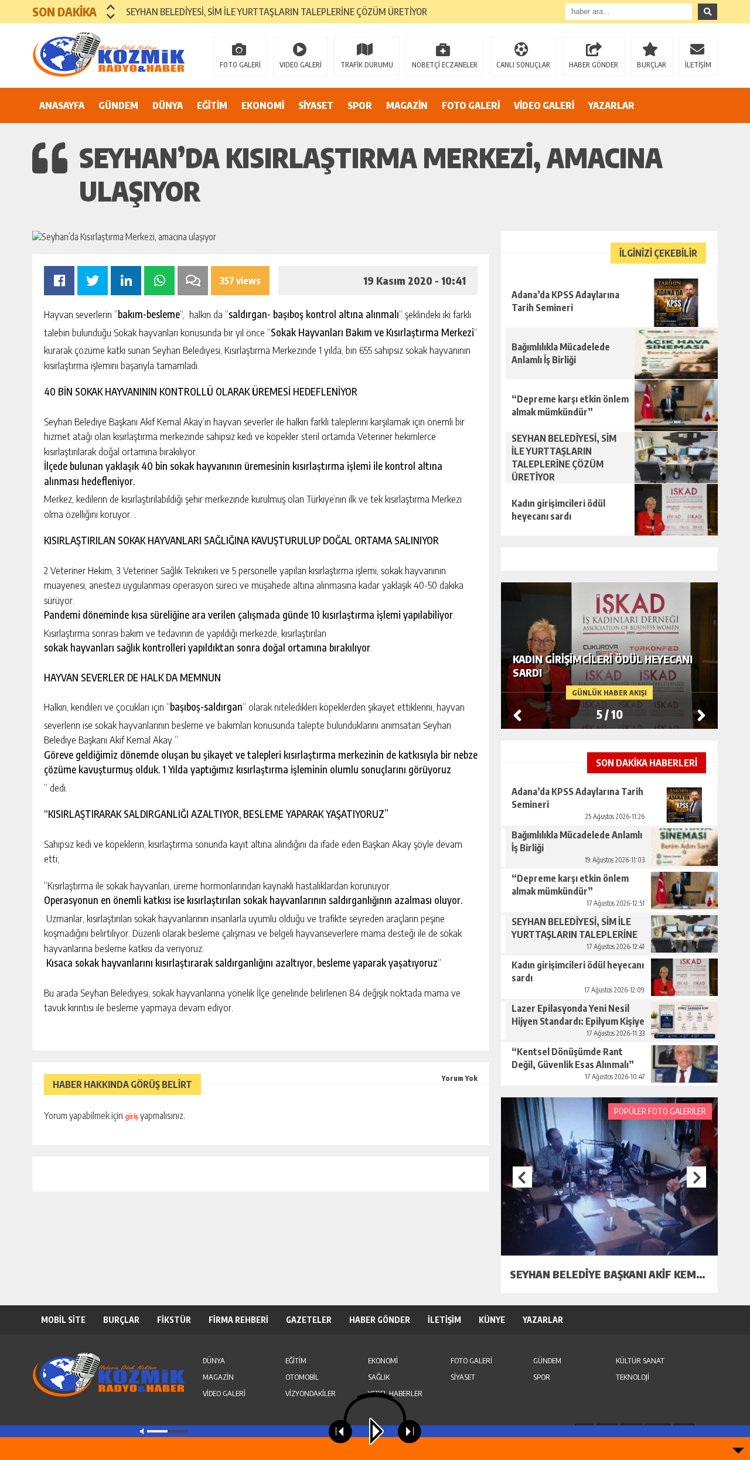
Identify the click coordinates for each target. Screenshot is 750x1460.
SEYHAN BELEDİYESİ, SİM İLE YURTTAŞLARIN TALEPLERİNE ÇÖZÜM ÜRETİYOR (276, 12)
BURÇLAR (651, 64)
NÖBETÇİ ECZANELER (445, 64)
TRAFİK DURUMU (366, 64)
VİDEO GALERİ (544, 105)
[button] (111, 7)
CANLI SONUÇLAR (523, 64)
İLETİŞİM (698, 64)
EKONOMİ (262, 105)
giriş (131, 1116)
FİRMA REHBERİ (238, 1320)
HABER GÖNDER (593, 64)
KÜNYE (492, 1320)
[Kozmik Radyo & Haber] (108, 54)
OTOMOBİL (302, 1376)
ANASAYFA (61, 105)
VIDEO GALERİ (300, 64)
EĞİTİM (212, 105)
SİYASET (315, 105)
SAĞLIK (379, 1376)
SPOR (359, 105)
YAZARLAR (611, 105)
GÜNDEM (118, 105)
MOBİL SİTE (63, 1320)
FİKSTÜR (174, 1320)
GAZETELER (309, 1320)
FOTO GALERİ (240, 64)
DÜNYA (167, 105)
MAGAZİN (407, 105)
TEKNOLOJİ (632, 1376)
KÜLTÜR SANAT (640, 1360)
